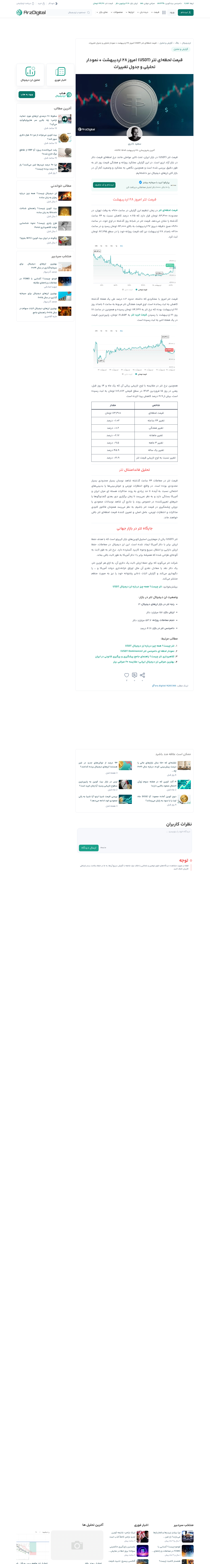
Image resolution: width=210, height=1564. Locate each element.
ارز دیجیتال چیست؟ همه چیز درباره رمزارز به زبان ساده (38, 195)
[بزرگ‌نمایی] (173, 332)
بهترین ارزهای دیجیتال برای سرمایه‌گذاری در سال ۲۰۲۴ (38, 266)
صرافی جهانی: (149, 3)
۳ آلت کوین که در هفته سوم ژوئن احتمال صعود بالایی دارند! (156, 784)
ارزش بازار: (133, 3)
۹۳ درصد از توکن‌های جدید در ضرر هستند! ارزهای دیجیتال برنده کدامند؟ (98, 765)
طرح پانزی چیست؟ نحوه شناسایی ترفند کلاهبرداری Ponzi (38, 225)
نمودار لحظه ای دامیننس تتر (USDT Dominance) (147, 651)
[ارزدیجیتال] (31, 12)
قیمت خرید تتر (139, 315)
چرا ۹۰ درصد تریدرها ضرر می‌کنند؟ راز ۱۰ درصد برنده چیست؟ (38, 167)
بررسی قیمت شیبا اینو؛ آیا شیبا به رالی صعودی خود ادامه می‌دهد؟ (98, 799)
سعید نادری (134, 144)
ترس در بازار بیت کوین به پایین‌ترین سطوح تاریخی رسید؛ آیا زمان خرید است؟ (98, 784)
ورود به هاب (27, 94)
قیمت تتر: (108, 3)
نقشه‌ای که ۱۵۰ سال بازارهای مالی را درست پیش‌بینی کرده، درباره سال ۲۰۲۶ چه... (156, 767)
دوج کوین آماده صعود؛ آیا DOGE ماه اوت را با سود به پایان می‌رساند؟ (156, 799)
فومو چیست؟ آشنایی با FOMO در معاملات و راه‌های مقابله (38, 281)
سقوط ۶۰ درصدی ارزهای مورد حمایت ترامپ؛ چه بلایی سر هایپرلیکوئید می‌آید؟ (38, 120)
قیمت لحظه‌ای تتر (168, 210)
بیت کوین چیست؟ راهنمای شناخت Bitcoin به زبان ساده (38, 210)
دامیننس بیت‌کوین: (173, 3)
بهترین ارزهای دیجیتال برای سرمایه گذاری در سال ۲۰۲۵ (38, 296)
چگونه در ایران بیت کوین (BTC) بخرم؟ (38, 238)
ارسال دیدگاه (88, 848)
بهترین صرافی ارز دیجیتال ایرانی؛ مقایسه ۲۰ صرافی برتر (143, 662)
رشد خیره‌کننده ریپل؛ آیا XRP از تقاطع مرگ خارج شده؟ (38, 152)
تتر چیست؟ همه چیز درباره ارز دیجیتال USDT (137, 587)
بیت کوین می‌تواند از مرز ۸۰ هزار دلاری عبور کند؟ (38, 137)
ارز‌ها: (191, 3)
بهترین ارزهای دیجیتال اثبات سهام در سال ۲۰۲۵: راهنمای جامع (38, 310)
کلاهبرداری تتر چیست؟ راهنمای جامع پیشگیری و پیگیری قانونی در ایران (134, 657)
